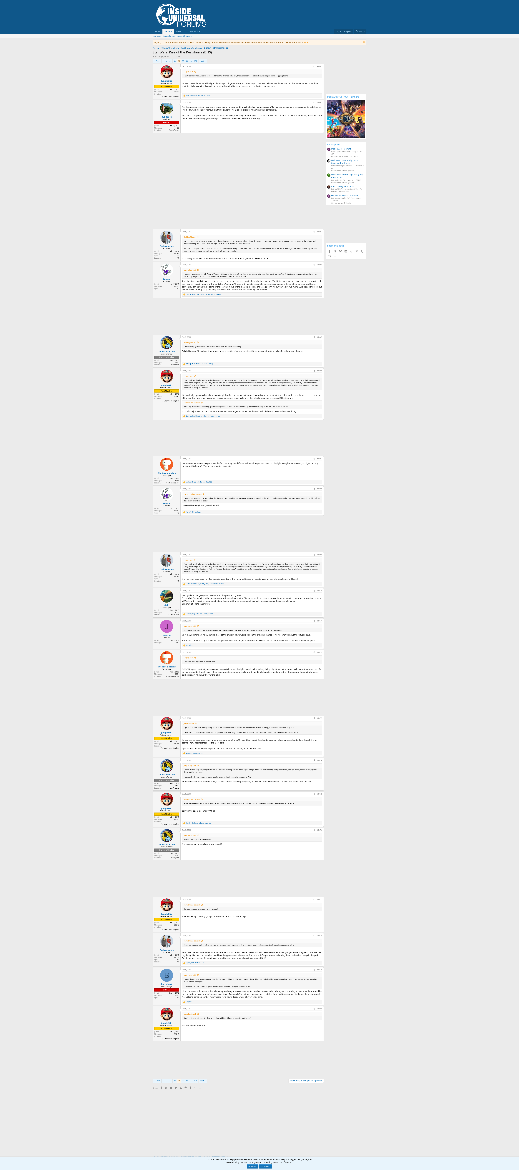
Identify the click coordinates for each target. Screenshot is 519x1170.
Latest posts (333, 144)
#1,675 (319, 794)
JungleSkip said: (190, 270)
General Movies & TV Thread (344, 195)
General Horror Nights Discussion (344, 156)
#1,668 (319, 489)
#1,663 (319, 232)
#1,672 (319, 652)
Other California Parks (340, 191)
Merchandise (194, 31)
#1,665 (319, 337)
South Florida (174, 130)
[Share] (314, 66)
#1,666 (319, 371)
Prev (158, 61)
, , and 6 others (198, 95)
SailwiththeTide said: (192, 402)
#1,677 (319, 899)
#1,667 (319, 459)
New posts (157, 36)
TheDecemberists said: (193, 494)
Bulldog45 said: (190, 237)
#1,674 (319, 760)
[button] (180, 31)
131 (195, 61)
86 (187, 61)
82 (170, 61)
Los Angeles (174, 365)
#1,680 (319, 1008)
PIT (178, 258)
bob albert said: (190, 1014)
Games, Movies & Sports (341, 203)
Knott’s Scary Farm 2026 (342, 186)
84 (179, 61)
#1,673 (319, 718)
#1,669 (319, 555)
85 (183, 61)
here (306, 42)
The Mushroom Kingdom (170, 96)
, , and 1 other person (203, 416)
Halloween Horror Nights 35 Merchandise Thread (344, 161)
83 (175, 61)
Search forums (169, 36)
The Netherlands (173, 615)
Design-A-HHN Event (341, 148)
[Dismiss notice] (363, 42)
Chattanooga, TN (172, 483)
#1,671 (319, 621)
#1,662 (319, 102)
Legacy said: (188, 71)
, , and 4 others (203, 294)
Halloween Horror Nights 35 (342, 170)
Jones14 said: (189, 723)
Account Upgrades (184, 36)
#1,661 (319, 66)
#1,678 (319, 935)
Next (202, 61)
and (193, 512)
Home (157, 31)
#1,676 (319, 830)
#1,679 (319, 970)
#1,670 (319, 591)
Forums (168, 31)
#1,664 (319, 264)
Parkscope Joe (160, 56)
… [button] (166, 61)
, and (200, 364)
